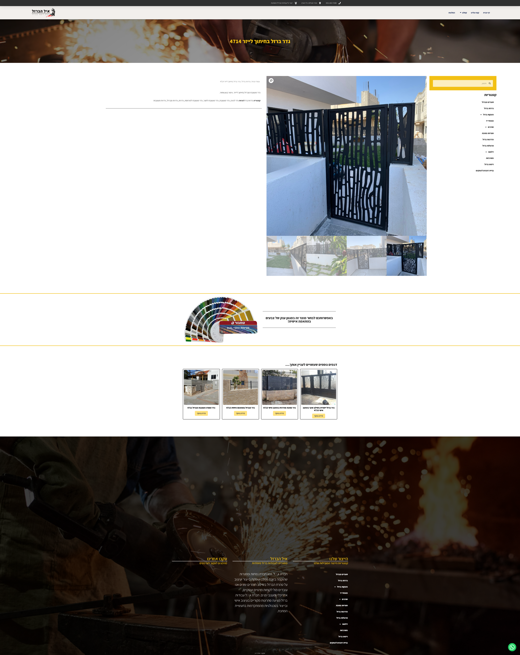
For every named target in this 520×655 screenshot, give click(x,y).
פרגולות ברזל (488, 145)
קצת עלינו (475, 12)
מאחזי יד (490, 120)
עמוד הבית (256, 81)
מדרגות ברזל (488, 139)
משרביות (490, 158)
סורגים (491, 127)
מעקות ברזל (488, 114)
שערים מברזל (488, 102)
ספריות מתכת (488, 133)
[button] (271, 80)
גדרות (181, 100)
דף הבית (486, 12)
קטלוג (464, 12)
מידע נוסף (318, 415)
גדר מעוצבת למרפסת (194, 100)
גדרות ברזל (489, 108)
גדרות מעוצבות (159, 100)
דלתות (491, 151)
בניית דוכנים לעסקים (485, 170)
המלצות (451, 12)
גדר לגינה (235, 100)
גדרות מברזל (172, 100)
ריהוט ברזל (489, 164)
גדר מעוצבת (225, 100)
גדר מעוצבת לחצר (211, 100)
